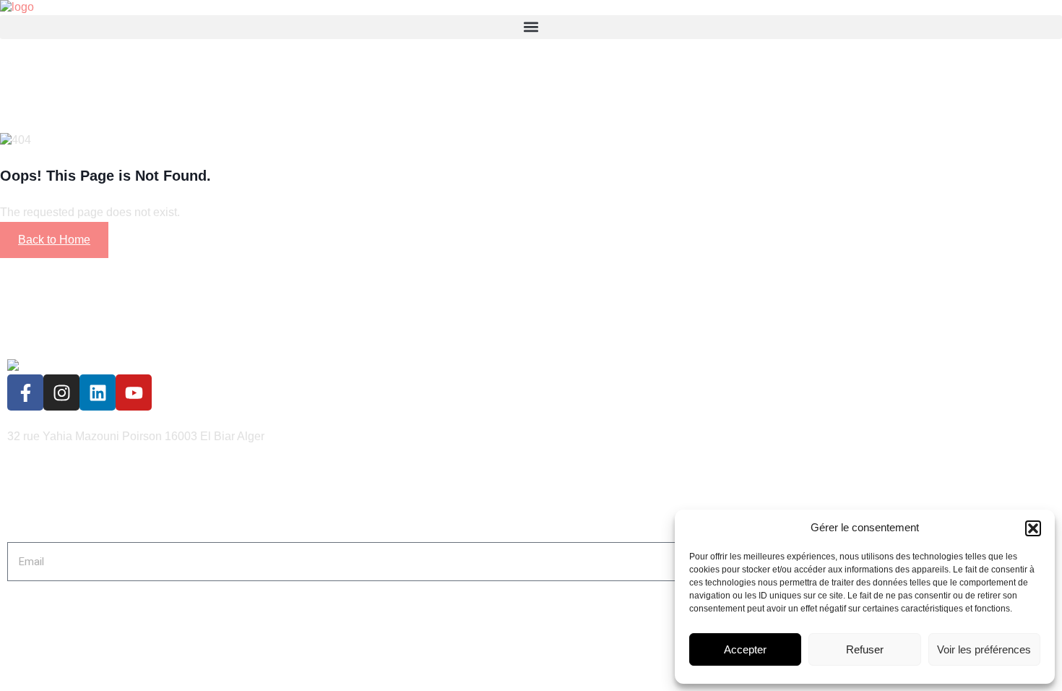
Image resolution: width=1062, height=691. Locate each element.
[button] (1033, 528)
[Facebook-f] (25, 392)
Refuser (865, 649)
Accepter (745, 649)
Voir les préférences (984, 649)
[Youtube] (134, 392)
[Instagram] (61, 392)
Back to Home (54, 239)
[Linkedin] (97, 392)
